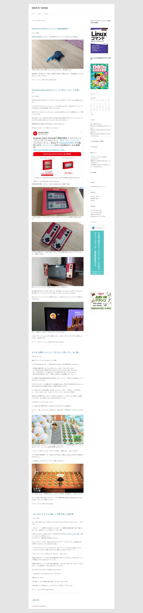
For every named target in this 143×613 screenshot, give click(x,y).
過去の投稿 (35, 600)
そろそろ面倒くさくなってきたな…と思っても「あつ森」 (56, 352)
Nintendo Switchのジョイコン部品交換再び (50, 28)
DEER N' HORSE (40, 7)
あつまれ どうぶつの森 (72, 534)
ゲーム (39, 79)
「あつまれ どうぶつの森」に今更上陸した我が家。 (53, 514)
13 (100, 106)
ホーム (33, 13)
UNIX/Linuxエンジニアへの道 (98, 216)
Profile (46, 13)
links (39, 13)
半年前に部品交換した (37, 36)
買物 (43, 79)
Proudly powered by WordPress (39, 606)
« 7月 (92, 114)
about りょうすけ (95, 196)
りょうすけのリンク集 (96, 210)
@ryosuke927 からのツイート (98, 186)
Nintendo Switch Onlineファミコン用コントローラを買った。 (56, 91)
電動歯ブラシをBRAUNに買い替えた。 (100, 160)
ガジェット (40, 342)
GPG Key (93, 200)
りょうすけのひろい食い (96, 212)
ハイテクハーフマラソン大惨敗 (98, 156)
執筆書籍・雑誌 (94, 198)
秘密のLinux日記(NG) (96, 214)
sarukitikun (93, 158)
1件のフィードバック (37, 356)
